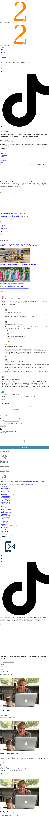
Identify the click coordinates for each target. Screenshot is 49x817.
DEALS (3, 49)
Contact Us (4, 514)
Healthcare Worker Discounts (9, 494)
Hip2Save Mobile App (7, 512)
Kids (8, 131)
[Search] (0, 61)
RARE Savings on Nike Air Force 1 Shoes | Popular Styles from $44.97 (18, 246)
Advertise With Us (6, 517)
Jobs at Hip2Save (6, 515)
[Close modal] (0, 623)
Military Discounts (6, 488)
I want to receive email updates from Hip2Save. (12, 770)
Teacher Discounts (6, 486)
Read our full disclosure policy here (29, 146)
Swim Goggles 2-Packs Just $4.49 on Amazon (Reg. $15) (14, 288)
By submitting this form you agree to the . (14, 768)
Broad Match (15, 62)
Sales (5, 131)
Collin (2, 140)
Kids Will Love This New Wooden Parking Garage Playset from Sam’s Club (19, 264)
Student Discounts (6, 490)
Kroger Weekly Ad (6, 503)
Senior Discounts (6, 491)
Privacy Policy (5, 524)
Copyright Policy (6, 529)
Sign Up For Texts (6, 511)
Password (2, 664)
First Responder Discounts (8, 493)
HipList (1, 162)
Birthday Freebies (6, 496)
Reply (3, 307)
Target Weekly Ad (6, 497)
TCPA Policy (5, 527)
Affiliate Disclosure (6, 522)
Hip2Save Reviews (6, 518)
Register (13, 674)
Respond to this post (4, 415)
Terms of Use (5, 521)
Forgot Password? (4, 671)
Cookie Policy (30, 484)
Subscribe (24, 447)
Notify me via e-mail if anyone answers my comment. (13, 423)
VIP (3, 47)
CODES (3, 51)
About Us (4, 508)
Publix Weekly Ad (6, 502)
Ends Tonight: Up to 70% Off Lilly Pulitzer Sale (12, 283)
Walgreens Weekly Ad (7, 500)
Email (1, 420)
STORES (4, 52)
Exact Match (22, 62)
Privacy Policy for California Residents (10, 525)
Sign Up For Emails (6, 509)
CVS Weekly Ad (5, 499)
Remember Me (4, 666)
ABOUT (4, 57)
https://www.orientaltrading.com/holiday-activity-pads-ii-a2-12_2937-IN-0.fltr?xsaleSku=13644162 (26, 371)
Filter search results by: (5, 62)
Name (1, 418)
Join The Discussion (4, 291)
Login (13, 776)
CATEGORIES (5, 54)
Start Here (4, 506)
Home (1, 131)
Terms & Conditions (22, 768)
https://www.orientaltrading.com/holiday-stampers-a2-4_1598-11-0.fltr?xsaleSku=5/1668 (24, 367)
